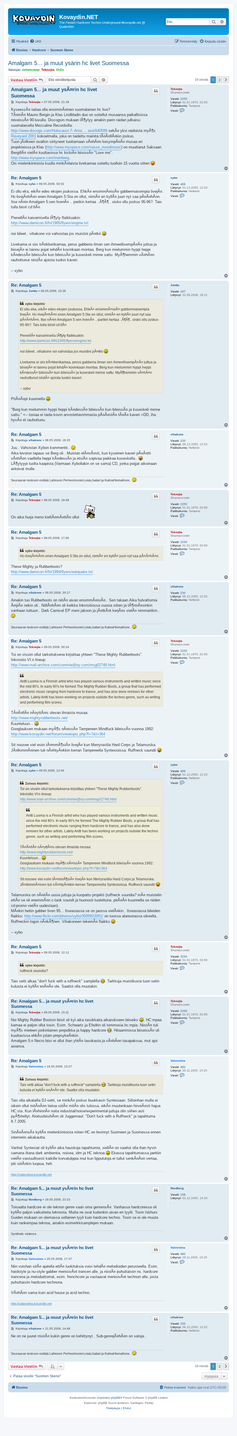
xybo (174, 177)
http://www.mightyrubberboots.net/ (39, 718)
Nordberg (177, 1188)
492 (183, 1067)
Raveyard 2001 (23, 136)
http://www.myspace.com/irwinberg (40, 158)
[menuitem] (35, 41)
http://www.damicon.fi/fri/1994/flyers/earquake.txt (52, 572)
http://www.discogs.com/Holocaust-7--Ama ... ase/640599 (59, 130)
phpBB (115, 1397)
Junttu (175, 285)
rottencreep (31, 69)
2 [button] (220, 79)
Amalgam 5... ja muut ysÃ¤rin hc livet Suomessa (54, 92)
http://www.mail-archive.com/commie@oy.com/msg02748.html (63, 665)
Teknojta (47, 69)
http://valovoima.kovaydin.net (31, 1174)
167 (183, 291)
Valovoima (178, 1060)
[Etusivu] (34, 19)
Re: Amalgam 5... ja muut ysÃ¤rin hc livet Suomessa (52, 1004)
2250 (183, 98)
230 (183, 440)
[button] (226, 79)
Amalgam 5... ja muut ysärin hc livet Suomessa (68, 63)
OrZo (60, 69)
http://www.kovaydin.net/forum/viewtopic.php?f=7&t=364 (58, 734)
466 (183, 184)
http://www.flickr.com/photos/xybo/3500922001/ (63, 916)
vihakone (177, 434)
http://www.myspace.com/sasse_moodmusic (83, 147)
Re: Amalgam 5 (26, 177)
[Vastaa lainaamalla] (156, 90)
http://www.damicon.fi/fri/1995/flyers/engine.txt (49, 223)
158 (183, 1194)
